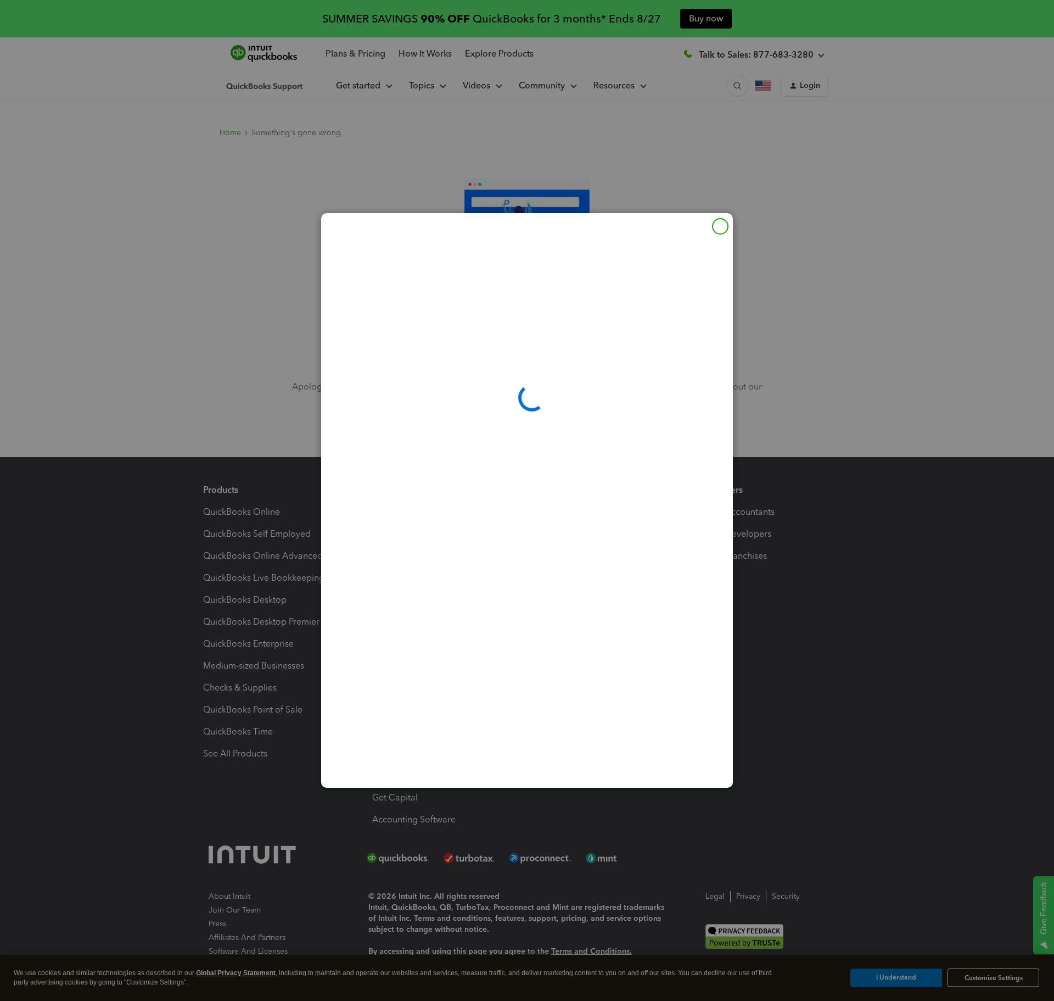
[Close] (720, 226)
